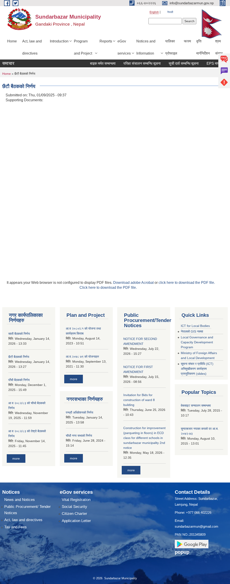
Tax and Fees (15, 527)
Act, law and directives (32, 47)
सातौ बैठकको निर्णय (19, 333)
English (154, 12)
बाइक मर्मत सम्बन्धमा (96, 63)
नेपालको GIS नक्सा (192, 331)
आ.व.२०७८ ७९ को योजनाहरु (82, 356)
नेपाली (170, 12)
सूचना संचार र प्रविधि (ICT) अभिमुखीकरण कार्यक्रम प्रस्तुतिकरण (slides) (197, 368)
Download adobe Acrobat (134, 282)
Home (12, 41)
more (16, 458)
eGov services (124, 47)
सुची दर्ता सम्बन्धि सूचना (177, 63)
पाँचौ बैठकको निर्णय (19, 380)
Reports (106, 41)
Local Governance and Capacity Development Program (197, 342)
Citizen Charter (74, 513)
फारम (187, 41)
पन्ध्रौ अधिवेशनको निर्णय (79, 412)
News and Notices (19, 500)
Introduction (59, 41)
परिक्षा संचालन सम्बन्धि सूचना (136, 63)
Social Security (74, 507)
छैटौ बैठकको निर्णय (18, 357)
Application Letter (76, 521)
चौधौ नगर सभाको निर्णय (79, 435)
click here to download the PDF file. (187, 282)
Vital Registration (76, 500)
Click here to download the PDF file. (108, 287)
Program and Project (83, 47)
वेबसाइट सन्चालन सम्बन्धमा (196, 405)
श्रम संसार (219, 47)
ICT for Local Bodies (195, 326)
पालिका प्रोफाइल (171, 47)
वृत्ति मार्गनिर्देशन (203, 47)
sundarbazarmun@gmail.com (196, 526)
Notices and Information (145, 47)
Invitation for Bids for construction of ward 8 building (139, 400)
